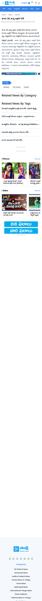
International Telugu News (21, 591)
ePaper (25, 3)
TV (36, 3)
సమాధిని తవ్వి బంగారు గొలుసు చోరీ (20, 132)
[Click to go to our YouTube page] (24, 558)
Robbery (6, 87)
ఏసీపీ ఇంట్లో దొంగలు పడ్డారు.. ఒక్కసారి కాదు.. (20, 117)
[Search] (29, 3)
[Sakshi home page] (21, 549)
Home (4, 15)
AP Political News (21, 569)
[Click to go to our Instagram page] (21, 558)
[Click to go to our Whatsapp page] (13, 558)
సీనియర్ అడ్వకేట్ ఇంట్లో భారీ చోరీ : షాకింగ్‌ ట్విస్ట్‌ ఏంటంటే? (19, 109)
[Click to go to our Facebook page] (10, 558)
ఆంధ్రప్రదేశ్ (17, 9)
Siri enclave (16, 87)
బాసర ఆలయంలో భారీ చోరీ (20, 140)
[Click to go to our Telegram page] (28, 558)
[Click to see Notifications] (39, 3)
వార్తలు (10, 9)
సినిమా (32, 9)
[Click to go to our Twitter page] (17, 558)
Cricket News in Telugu (21, 580)
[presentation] (4, 170)
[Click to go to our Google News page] (32, 558)
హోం (4, 9)
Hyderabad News (21, 587)
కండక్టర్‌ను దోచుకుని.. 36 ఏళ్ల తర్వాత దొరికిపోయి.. (20, 124)
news (10, 15)
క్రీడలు (38, 9)
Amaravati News (21, 573)
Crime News (21, 584)
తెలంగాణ (25, 9)
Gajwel (26, 87)
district (17, 15)
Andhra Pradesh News (21, 576)
